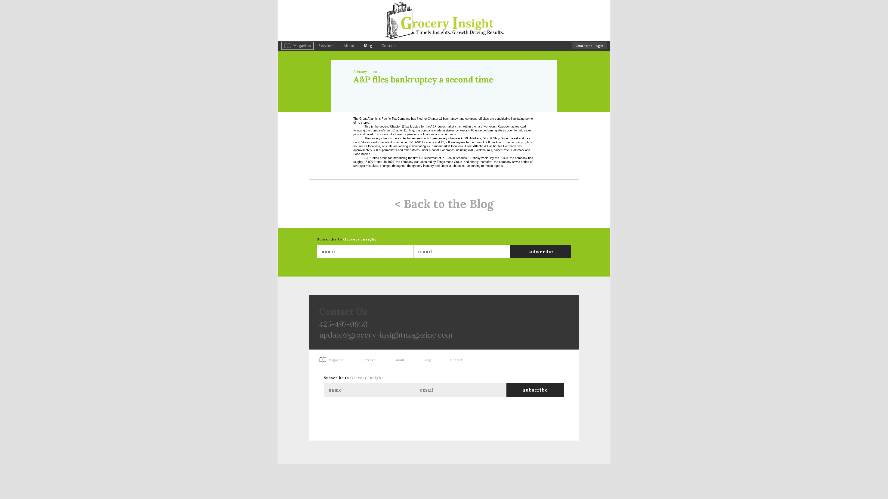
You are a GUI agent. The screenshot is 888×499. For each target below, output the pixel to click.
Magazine (302, 45)
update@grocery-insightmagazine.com (386, 335)
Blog (368, 45)
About (349, 45)
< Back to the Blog (444, 203)
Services (326, 45)
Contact (388, 45)
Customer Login (589, 46)
